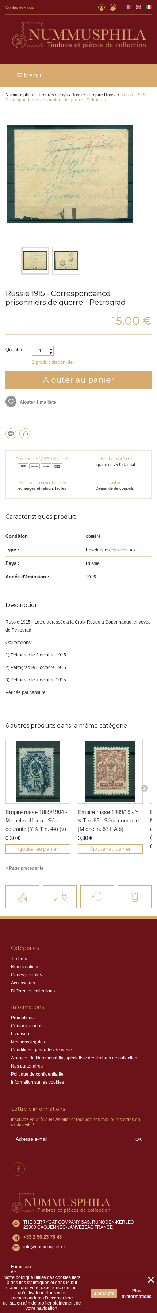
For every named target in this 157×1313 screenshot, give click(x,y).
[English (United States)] (138, 7)
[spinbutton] (43, 351)
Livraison (20, 1033)
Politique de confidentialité (37, 1074)
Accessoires (23, 982)
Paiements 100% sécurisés (42, 458)
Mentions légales (28, 1041)
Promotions (22, 1017)
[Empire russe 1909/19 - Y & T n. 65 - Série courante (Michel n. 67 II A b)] (110, 771)
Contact (114, 482)
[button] (51, 349)
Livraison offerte (115, 458)
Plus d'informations (137, 1293)
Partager (24, 433)
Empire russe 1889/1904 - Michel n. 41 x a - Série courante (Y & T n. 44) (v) (36, 820)
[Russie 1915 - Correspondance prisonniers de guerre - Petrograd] (35, 260)
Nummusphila (19, 94)
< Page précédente (24, 868)
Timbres (19, 958)
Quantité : (15, 349)
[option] (35, 261)
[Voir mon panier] (113, 7)
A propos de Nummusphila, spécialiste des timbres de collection (74, 1058)
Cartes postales (26, 974)
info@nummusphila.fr (44, 1246)
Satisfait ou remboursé (42, 482)
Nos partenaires (27, 1066)
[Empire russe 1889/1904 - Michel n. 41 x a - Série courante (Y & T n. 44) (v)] (37, 771)
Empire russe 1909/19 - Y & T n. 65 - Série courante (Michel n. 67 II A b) (108, 820)
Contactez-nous (19, 7)
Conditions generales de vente (41, 1050)
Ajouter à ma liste (37, 402)
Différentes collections (33, 991)
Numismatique (25, 966)
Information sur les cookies (37, 1082)
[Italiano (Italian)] (149, 7)
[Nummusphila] (78, 35)
